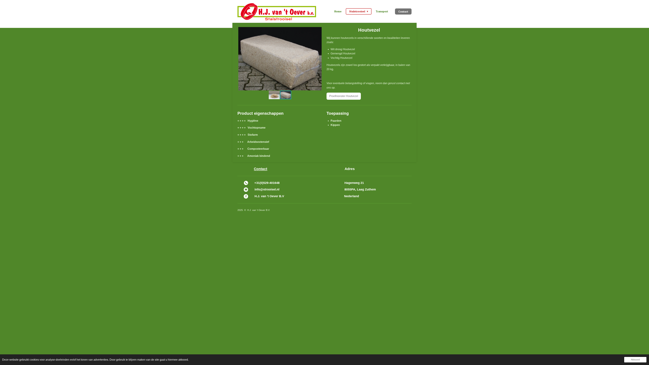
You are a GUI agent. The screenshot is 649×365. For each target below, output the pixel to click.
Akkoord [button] (635, 359)
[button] (319, 30)
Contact (260, 169)
